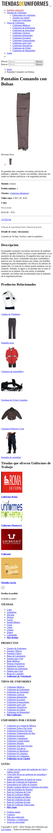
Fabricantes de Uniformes (23, 15)
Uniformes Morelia (15, 743)
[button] (5, 154)
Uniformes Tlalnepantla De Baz (21, 733)
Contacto (11, 814)
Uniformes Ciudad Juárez (18, 741)
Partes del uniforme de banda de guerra (24, 779)
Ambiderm (11, 612)
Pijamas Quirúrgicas (16, 663)
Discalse (10, 615)
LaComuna (6, 829)
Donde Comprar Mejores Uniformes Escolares (27, 787)
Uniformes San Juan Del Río (20, 746)
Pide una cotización (15, 817)
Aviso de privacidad (16, 822)
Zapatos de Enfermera (16, 648)
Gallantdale (12, 635)
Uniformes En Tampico (17, 753)
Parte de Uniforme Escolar (18, 799)
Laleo (9, 610)
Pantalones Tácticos (15, 666)
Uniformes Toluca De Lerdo (19, 728)
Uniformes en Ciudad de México (21, 726)
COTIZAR (6, 219)
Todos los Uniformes (21, 20)
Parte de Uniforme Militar (18, 794)
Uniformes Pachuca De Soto (19, 731)
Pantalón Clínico (14, 653)
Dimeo (10, 632)
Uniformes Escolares (21, 38)
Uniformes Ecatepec (16, 736)
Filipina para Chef (15, 671)
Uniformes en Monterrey (18, 751)
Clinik (9, 627)
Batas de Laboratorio (16, 656)
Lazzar (10, 620)
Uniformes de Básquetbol (23, 50)
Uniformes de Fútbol (21, 48)
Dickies (10, 617)
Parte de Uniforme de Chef (19, 792)
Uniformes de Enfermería (23, 28)
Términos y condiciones (17, 819)
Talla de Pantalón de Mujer (19, 797)
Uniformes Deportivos (22, 45)
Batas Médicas (13, 661)
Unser (9, 625)
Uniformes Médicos (21, 25)
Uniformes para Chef (21, 43)
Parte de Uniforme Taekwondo (20, 805)
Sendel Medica (13, 622)
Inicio (9, 69)
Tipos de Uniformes (15, 23)
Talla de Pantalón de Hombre (20, 789)
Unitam (10, 630)
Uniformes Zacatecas (16, 748)
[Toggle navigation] (50, 6)
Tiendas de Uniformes (16, 13)
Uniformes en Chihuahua (18, 756)
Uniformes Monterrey (19, 193)
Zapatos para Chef (15, 658)
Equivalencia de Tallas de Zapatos (22, 784)
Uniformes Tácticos (21, 33)
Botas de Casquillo (15, 673)
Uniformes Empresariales (23, 40)
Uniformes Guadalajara (17, 738)
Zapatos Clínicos (14, 651)
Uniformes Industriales (22, 35)
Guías (9, 53)
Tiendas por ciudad (20, 18)
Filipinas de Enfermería (17, 668)
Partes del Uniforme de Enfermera (22, 782)
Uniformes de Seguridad (23, 30)
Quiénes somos (13, 812)
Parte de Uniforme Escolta (18, 802)
